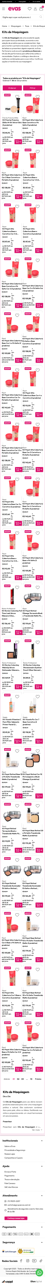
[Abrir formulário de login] (35, 9)
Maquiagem (16, 26)
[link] (23, 1146)
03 (22, 1079)
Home (4, 26)
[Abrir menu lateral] (3, 9)
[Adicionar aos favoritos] (17, 96)
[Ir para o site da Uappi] (7, 1281)
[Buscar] (41, 16)
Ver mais (36, 1130)
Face (27, 26)
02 (18, 1079)
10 (31, 1079)
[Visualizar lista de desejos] (29, 8)
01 (14, 1079)
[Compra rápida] (18, 141)
